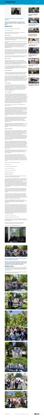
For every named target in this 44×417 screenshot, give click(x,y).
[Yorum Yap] (12, 266)
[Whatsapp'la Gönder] (8, 26)
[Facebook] (5, 26)
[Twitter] (6, 26)
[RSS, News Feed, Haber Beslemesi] (38, 414)
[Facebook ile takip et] (35, 414)
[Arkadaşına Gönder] (10, 26)
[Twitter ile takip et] (37, 414)
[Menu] (36, 2)
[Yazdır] (11, 26)
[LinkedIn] (7, 26)
